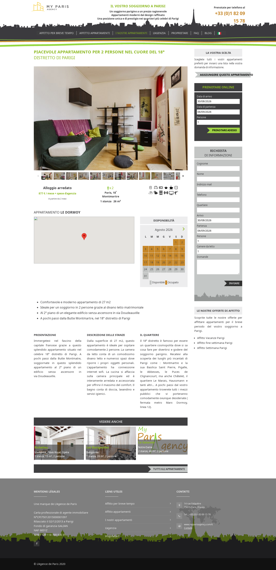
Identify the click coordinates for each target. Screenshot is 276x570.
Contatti (188, 528)
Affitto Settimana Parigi (212, 348)
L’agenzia (159, 33)
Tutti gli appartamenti (169, 469)
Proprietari (179, 33)
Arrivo (200, 215)
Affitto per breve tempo (56, 33)
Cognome (202, 163)
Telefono (202, 194)
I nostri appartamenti (131, 33)
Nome (200, 174)
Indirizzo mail (204, 184)
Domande (202, 256)
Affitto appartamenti (94, 33)
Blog (208, 33)
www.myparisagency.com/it (198, 524)
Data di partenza (206, 106)
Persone (201, 117)
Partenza (202, 225)
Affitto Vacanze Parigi (211, 338)
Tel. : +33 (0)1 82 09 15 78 (197, 514)
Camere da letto (206, 246)
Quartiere (202, 205)
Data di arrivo (204, 96)
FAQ (196, 33)
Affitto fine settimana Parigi (214, 343)
